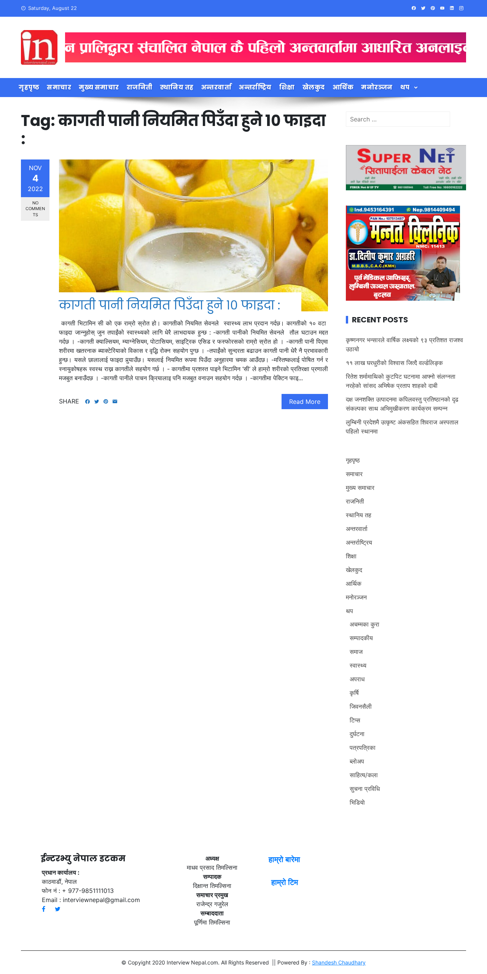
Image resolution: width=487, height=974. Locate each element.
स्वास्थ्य (358, 665)
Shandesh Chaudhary (339, 962)
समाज (356, 651)
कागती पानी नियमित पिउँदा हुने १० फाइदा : (169, 305)
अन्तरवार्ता (216, 87)
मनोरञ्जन (377, 87)
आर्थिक (343, 87)
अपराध (357, 679)
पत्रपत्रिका (363, 747)
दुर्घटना (357, 734)
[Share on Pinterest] (105, 401)
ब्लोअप (357, 761)
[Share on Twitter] (96, 401)
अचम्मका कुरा (364, 624)
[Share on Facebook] (87, 401)
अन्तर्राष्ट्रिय (255, 87)
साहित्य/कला (364, 775)
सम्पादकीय (361, 638)
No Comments (35, 208)
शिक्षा (287, 87)
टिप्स (355, 720)
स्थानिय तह (177, 87)
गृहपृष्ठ (29, 87)
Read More (304, 401)
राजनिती (140, 87)
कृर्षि (354, 693)
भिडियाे (357, 802)
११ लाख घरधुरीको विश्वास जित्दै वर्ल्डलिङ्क (394, 363)
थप (405, 87)
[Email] (114, 401)
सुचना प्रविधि (365, 788)
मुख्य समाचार (99, 87)
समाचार (59, 87)
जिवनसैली (361, 706)
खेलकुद (313, 87)
